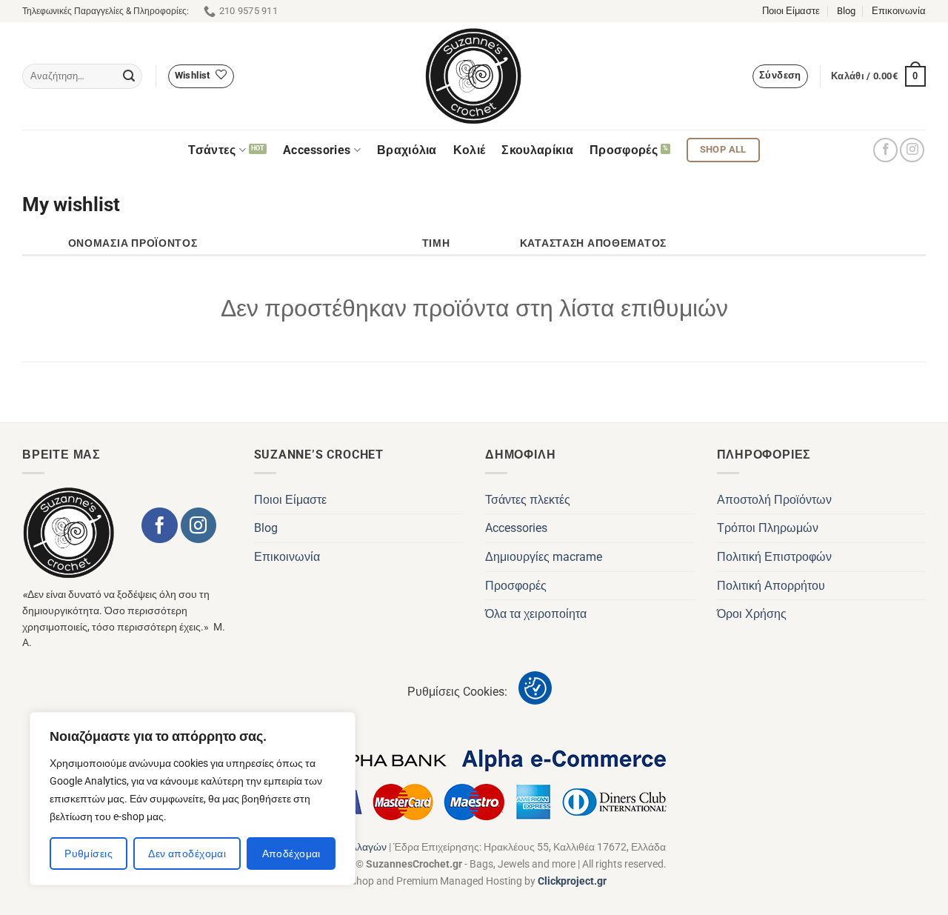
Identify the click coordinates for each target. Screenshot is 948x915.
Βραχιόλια (407, 150)
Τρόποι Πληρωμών (767, 528)
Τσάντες (212, 150)
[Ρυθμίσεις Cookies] (535, 687)
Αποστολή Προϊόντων (774, 500)
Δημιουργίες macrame (543, 557)
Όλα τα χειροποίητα (536, 614)
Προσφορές (624, 150)
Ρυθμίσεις (88, 853)
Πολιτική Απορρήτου (771, 586)
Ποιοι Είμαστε (791, 10)
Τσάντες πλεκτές (527, 500)
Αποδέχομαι (291, 853)
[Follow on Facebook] (885, 150)
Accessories (317, 150)
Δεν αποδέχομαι (187, 853)
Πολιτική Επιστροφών (774, 557)
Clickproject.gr (572, 881)
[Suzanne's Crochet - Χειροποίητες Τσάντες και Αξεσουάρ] (474, 76)
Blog (846, 10)
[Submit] (128, 76)
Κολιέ (469, 150)
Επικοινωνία (899, 10)
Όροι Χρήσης (752, 614)
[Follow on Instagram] (912, 150)
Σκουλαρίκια (537, 150)
